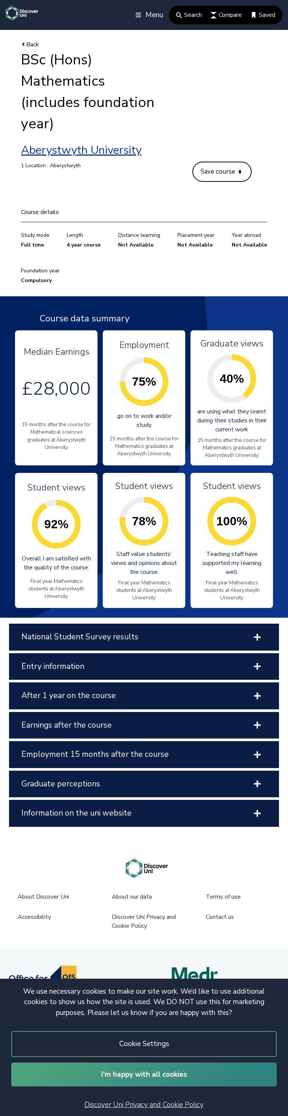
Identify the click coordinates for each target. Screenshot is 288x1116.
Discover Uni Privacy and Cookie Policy (144, 1105)
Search (193, 15)
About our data (132, 897)
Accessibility (34, 917)
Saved (267, 15)
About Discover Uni (43, 897)
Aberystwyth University (81, 150)
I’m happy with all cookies (144, 1074)
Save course (219, 171)
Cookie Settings (144, 1044)
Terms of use (223, 897)
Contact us (220, 917)
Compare (230, 15)
